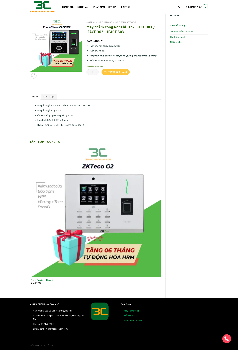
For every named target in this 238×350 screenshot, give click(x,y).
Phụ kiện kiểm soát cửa (181, 31)
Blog (43, 345)
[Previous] (31, 293)
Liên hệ (112, 7)
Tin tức (125, 7)
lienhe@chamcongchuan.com (54, 329)
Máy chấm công (177, 25)
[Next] (40, 74)
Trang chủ (68, 7)
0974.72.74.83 (47, 324)
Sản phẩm (83, 7)
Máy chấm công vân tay (125, 22)
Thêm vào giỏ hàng (115, 72)
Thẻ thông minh (178, 37)
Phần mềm (99, 7)
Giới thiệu (35, 345)
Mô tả (35, 97)
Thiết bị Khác (176, 42)
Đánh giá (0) (49, 97)
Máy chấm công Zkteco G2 (42, 280)
